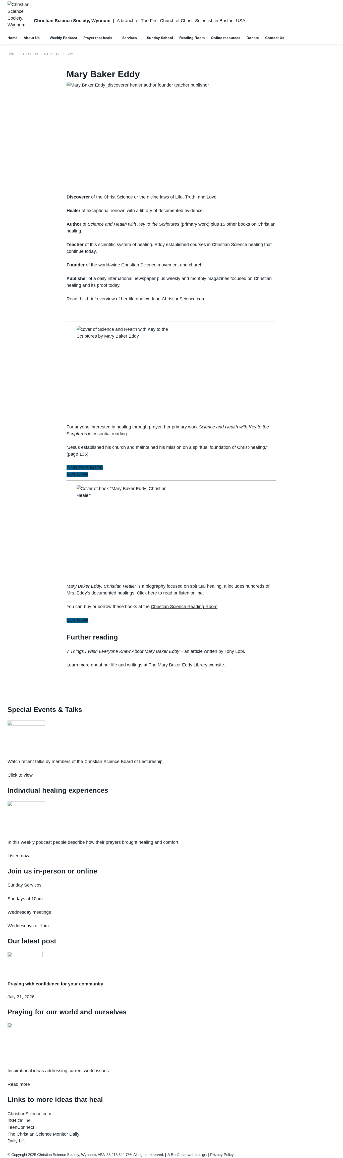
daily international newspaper (126, 278)
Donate (253, 38)
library (146, 210)
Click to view (20, 775)
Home (12, 38)
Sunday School (160, 38)
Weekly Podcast (63, 38)
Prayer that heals (97, 38)
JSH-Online (19, 1120)
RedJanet (179, 1154)
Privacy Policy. (222, 1154)
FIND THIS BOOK (85, 467)
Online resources (225, 38)
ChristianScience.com (183, 298)
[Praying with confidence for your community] (171, 963)
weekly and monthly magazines (197, 278)
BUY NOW (77, 474)
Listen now (18, 855)
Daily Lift (16, 1140)
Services (129, 38)
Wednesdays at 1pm (28, 925)
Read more (19, 1084)
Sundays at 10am (25, 898)
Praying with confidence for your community (55, 983)
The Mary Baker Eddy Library (178, 664)
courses (198, 244)
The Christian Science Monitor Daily (43, 1134)
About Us (32, 38)
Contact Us (274, 38)
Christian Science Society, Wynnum (72, 20)
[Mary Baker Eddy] (171, 134)
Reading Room (192, 38)
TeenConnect (21, 1127)
